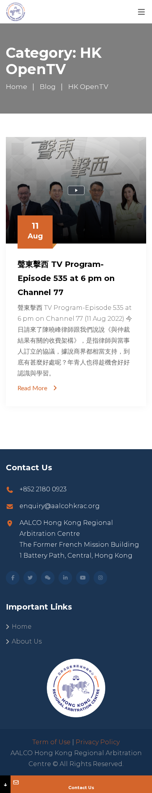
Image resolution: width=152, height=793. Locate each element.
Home (22, 626)
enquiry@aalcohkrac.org (59, 506)
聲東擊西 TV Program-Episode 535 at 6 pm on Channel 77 (66, 278)
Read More (32, 388)
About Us (27, 641)
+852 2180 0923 (43, 489)
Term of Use (51, 742)
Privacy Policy (98, 742)
